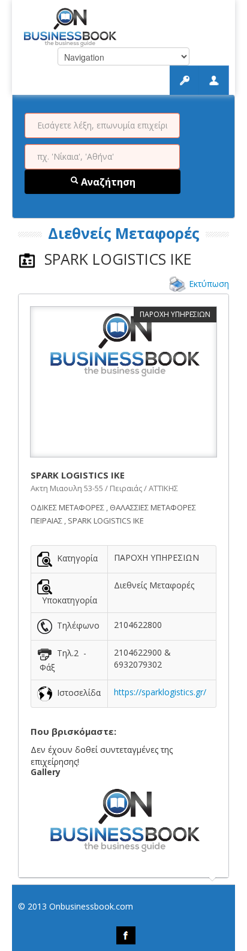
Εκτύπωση (209, 283)
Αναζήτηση (107, 182)
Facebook (125, 935)
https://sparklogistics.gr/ (160, 692)
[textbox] (102, 125)
